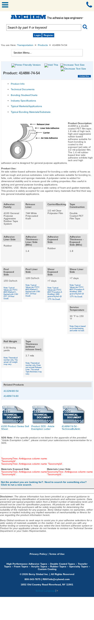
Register (49, 35)
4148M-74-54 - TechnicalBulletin (71, 427)
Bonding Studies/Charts (24, 95)
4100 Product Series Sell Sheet (15, 427)
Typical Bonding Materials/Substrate (31, 112)
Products (43, 45)
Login (37, 35)
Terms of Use (57, 554)
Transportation (25, 45)
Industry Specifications (23, 100)
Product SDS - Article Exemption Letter (42, 427)
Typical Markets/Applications (26, 106)
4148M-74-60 (11, 396)
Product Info (18, 83)
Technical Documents (22, 89)
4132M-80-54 (11, 391)
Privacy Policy (38, 554)
